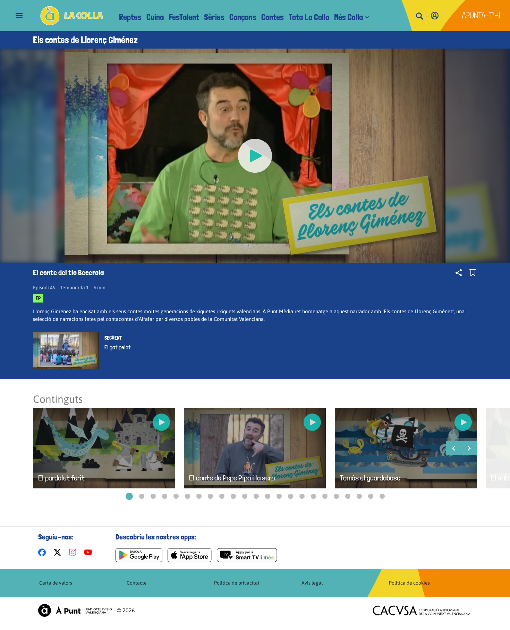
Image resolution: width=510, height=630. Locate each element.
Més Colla (348, 17)
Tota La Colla (309, 17)
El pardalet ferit (61, 478)
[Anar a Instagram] (74, 552)
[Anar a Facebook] (43, 552)
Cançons (242, 17)
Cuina (155, 17)
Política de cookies (409, 583)
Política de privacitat (237, 583)
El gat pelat (117, 347)
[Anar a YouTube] (89, 552)
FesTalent (184, 17)
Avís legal (312, 583)
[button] (129, 496)
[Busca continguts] (419, 16)
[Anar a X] (59, 552)
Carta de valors (55, 583)
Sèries (214, 17)
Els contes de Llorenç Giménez (85, 40)
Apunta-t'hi (481, 15)
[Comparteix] (459, 272)
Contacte (137, 583)
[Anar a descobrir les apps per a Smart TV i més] (247, 555)
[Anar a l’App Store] (190, 555)
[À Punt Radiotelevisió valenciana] (75, 610)
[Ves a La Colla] (71, 15)
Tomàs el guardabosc (370, 478)
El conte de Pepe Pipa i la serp (232, 478)
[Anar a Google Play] (139, 555)
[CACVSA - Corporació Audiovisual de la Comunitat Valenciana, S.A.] (422, 610)
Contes (272, 17)
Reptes (130, 17)
